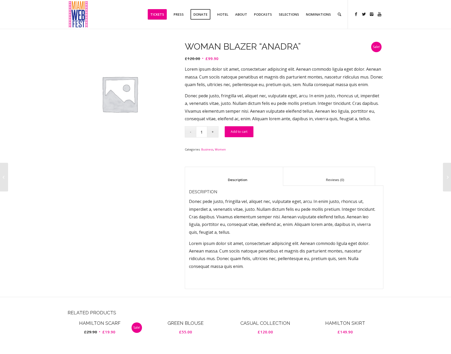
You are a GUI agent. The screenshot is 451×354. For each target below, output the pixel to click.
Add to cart (239, 131)
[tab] (234, 176)
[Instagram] (372, 14)
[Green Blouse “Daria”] (4, 177)
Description (234, 179)
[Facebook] (356, 14)
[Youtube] (379, 14)
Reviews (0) (329, 179)
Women (220, 149)
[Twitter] (364, 14)
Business (207, 149)
